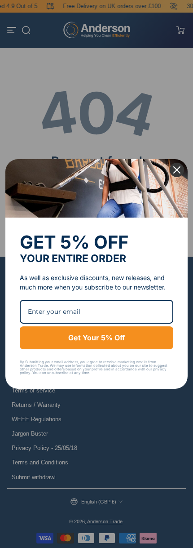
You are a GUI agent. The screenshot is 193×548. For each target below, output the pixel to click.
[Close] (177, 170)
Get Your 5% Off (96, 337)
